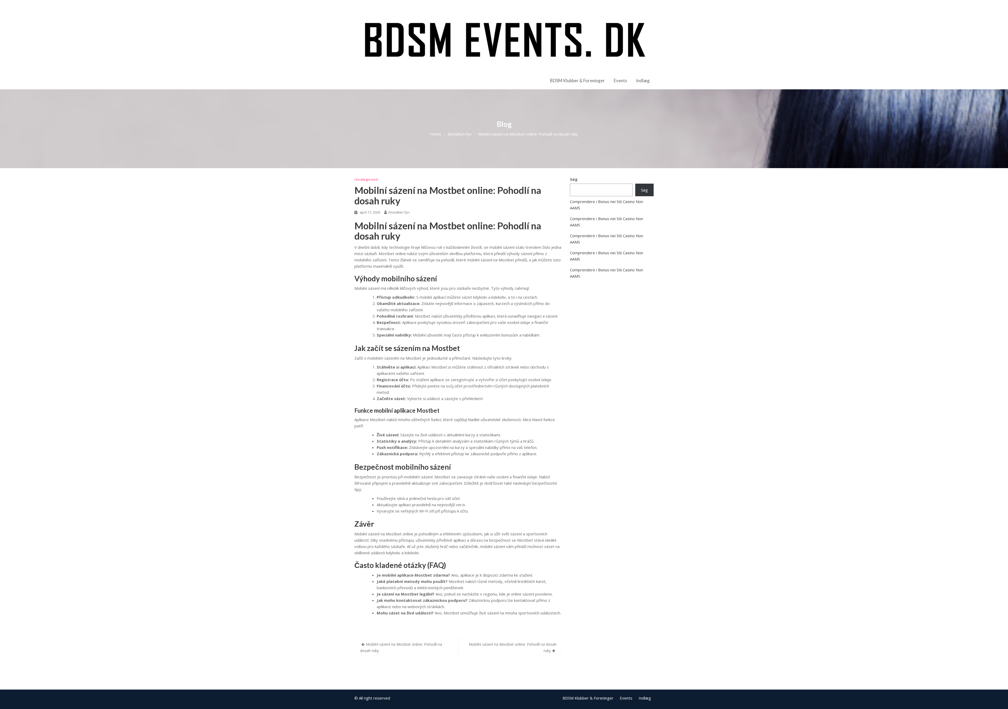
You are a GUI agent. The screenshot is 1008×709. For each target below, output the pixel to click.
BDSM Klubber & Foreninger (577, 80)
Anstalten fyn (399, 212)
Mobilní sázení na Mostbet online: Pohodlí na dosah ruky (447, 195)
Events (620, 80)
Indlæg (643, 80)
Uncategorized (366, 179)
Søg (574, 179)
